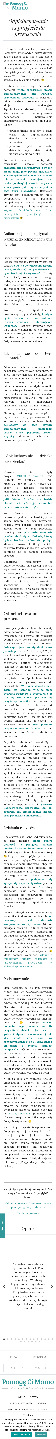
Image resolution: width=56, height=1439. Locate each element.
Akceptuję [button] (41, 1434)
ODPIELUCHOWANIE (33, 476)
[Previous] (4, 1286)
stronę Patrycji (19, 1113)
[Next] (51, 1286)
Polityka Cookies (41, 1429)
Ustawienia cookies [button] (21, 1434)
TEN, (42, 887)
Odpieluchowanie (28, 1213)
